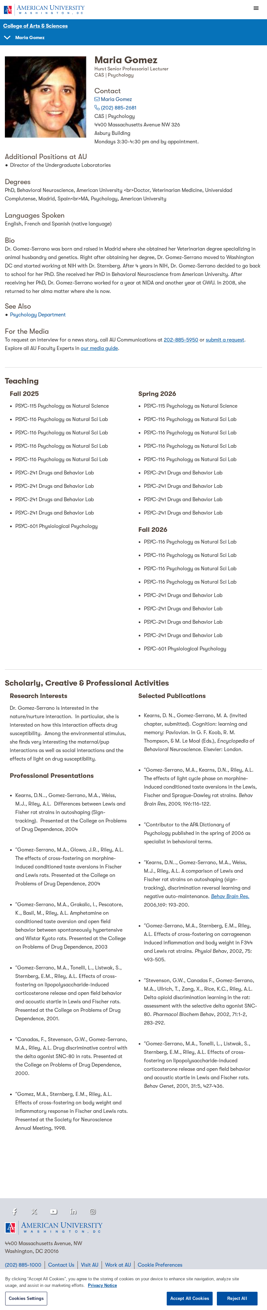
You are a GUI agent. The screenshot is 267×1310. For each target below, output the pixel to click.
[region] (133, 1289)
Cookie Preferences (160, 1265)
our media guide (99, 348)
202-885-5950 (181, 340)
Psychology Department (38, 315)
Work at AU (118, 1265)
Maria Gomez (116, 99)
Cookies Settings (26, 1298)
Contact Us (61, 1265)
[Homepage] (133, 1228)
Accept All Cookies (189, 1298)
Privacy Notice (102, 1285)
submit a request (225, 340)
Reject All (237, 1298)
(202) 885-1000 (23, 1265)
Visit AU (89, 1265)
